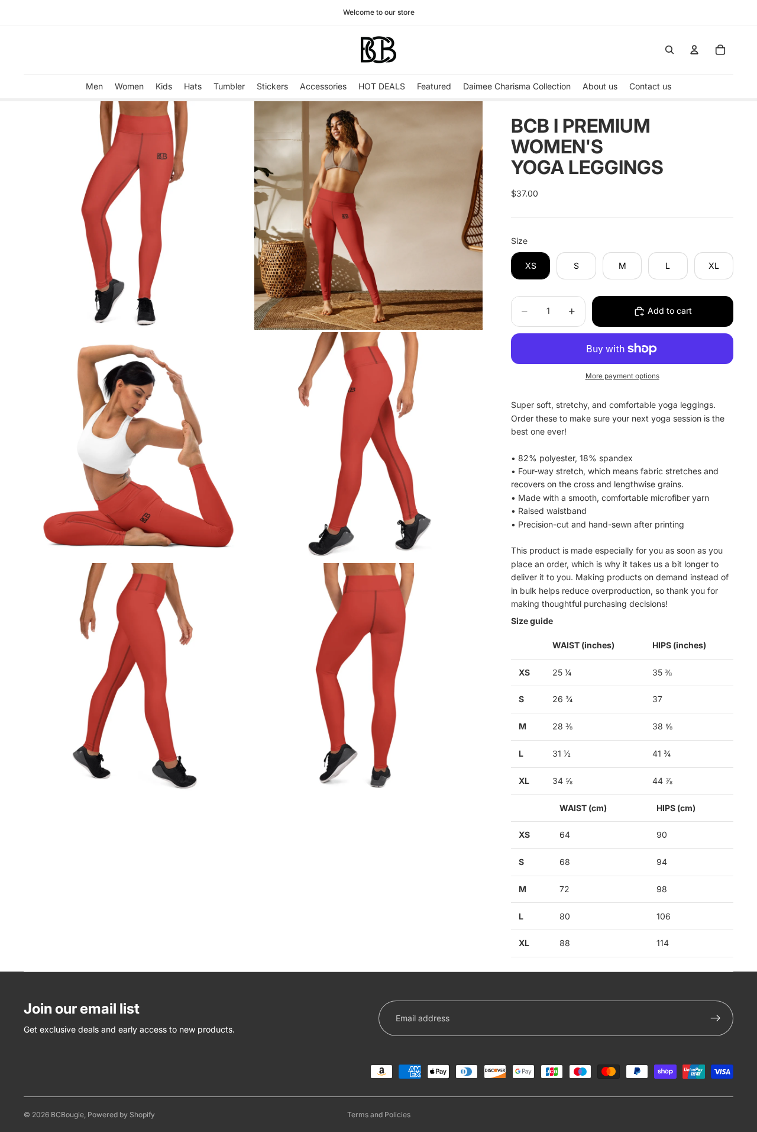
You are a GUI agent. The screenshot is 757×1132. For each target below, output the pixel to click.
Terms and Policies (378, 1114)
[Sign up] (715, 1018)
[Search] (669, 50)
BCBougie (67, 1114)
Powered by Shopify (121, 1114)
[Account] (694, 50)
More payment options (622, 376)
